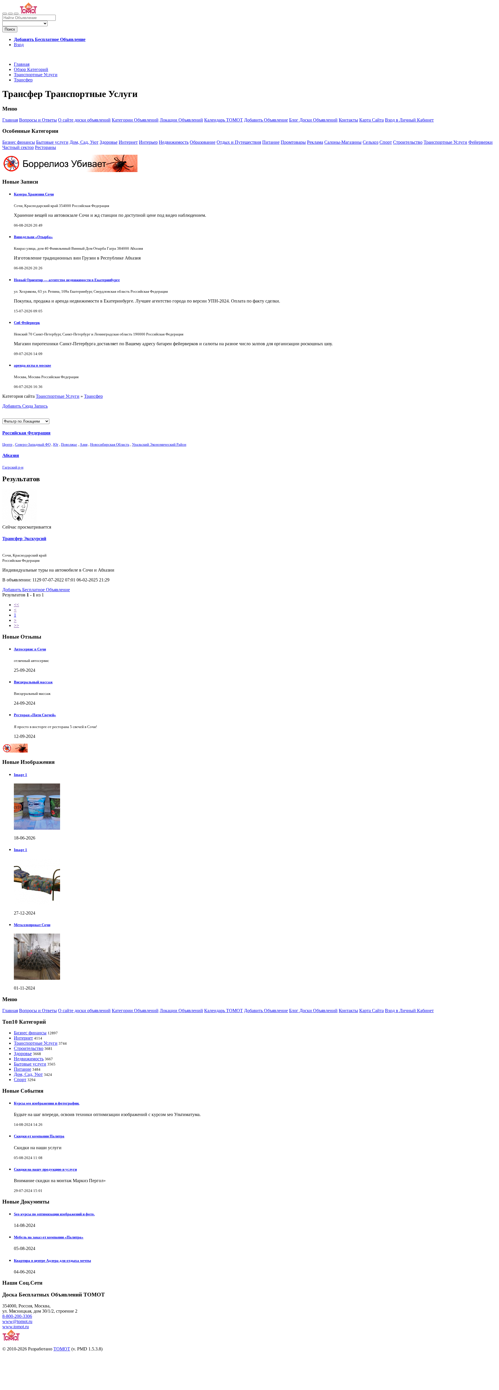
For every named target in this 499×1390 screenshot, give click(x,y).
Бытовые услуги (52, 142)
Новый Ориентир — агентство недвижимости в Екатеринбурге (67, 280)
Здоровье (109, 142)
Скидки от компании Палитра (39, 1136)
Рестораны (45, 147)
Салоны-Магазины (343, 142)
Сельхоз (370, 142)
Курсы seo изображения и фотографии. (46, 1103)
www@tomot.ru (17, 1321)
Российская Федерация (26, 432)
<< (16, 604)
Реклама (315, 142)
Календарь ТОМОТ (223, 119)
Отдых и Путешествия (239, 142)
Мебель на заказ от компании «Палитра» (48, 1237)
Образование (202, 142)
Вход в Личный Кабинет (409, 119)
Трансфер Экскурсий (24, 538)
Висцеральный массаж (33, 682)
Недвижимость (174, 142)
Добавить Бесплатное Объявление (36, 589)
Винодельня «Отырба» (33, 237)
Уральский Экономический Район (159, 444)
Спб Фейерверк (27, 322)
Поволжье (69, 444)
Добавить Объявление (266, 119)
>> (16, 625)
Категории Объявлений (135, 119)
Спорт (385, 142)
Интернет (128, 142)
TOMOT (61, 1348)
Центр (7, 444)
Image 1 (20, 775)
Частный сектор (18, 147)
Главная (21, 64)
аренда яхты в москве (32, 365)
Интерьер (148, 142)
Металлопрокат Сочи (32, 925)
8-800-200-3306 (17, 1316)
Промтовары (293, 142)
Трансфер (23, 79)
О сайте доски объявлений (84, 119)
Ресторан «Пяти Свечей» (35, 715)
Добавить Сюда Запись (25, 406)
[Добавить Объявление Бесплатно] (16, 13)
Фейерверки (480, 142)
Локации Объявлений (181, 119)
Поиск (10, 29)
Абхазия (10, 455)
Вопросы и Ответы (38, 119)
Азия (83, 444)
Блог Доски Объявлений (313, 119)
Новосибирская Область (109, 444)
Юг (55, 444)
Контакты (348, 119)
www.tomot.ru (15, 1326)
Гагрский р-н (12, 467)
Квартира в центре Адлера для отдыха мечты (52, 1260)
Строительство (407, 142)
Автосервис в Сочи (30, 649)
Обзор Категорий (31, 69)
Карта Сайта (371, 119)
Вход (19, 44)
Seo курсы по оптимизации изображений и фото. (54, 1214)
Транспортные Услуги (35, 74)
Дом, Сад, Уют (84, 142)
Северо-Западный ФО (33, 444)
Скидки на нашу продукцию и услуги (45, 1169)
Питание (271, 142)
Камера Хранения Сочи (34, 194)
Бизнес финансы (18, 142)
